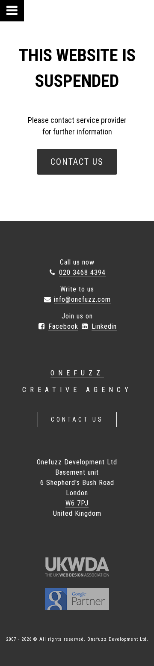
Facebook (63, 326)
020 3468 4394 (82, 272)
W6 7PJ (77, 503)
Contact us (77, 419)
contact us (77, 162)
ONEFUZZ (77, 373)
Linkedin (104, 326)
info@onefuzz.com (82, 299)
